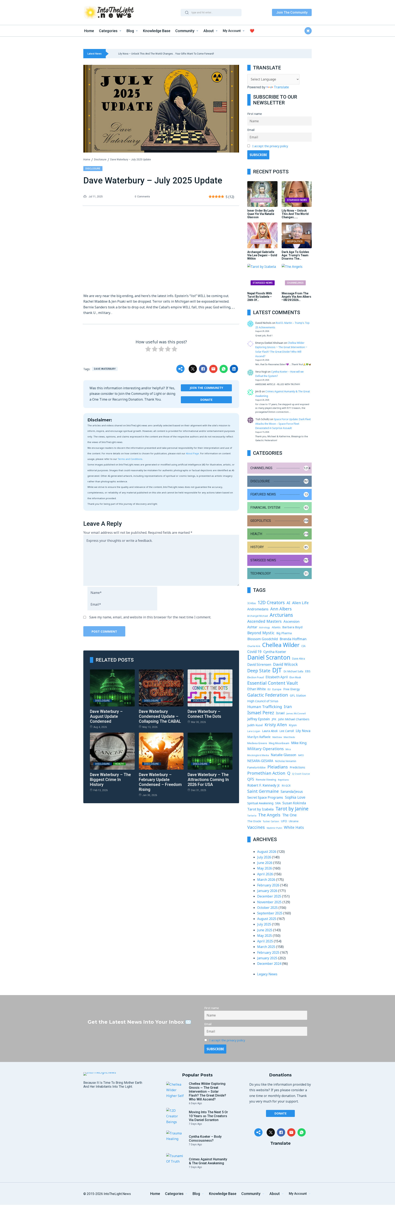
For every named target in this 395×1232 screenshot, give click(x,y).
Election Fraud (255, 677)
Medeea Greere (257, 743)
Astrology (264, 627)
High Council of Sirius (262, 701)
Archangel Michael (257, 615)
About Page (192, 453)
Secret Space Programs (265, 797)
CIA (303, 646)
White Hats (294, 827)
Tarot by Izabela (260, 809)
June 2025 (264, 930)
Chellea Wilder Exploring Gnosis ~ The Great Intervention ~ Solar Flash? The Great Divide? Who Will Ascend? (207, 1091)
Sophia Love (295, 797)
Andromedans (257, 609)
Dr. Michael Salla (293, 671)
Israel (280, 713)
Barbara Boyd (292, 627)
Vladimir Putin (274, 827)
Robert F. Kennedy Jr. (263, 785)
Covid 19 (254, 651)
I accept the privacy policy (270, 146)
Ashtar (252, 627)
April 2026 (265, 874)
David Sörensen (259, 664)
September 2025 (269, 913)
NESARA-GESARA (260, 761)
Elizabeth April (277, 677)
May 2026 (264, 868)
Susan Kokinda (294, 803)
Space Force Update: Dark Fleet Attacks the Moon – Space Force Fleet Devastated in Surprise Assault (283, 423)
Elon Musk (295, 677)
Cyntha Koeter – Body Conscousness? (205, 1138)
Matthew (277, 737)
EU (269, 689)
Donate (206, 400)
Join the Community (206, 388)
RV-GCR (286, 785)
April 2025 (265, 941)
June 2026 (264, 862)
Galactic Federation (267, 695)
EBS (307, 671)
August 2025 (266, 918)
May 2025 (264, 935)
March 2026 (266, 879)
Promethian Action (266, 773)
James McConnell (296, 713)
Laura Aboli (270, 731)
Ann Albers (281, 609)
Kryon (293, 725)
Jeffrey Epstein (258, 719)
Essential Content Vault (272, 683)
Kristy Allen (276, 724)
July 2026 (264, 857)
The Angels (269, 815)
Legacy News (267, 974)
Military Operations (265, 748)
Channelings (261, 200)
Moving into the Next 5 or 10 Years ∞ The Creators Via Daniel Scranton (208, 1116)
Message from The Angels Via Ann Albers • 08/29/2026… (296, 297)
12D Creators (271, 602)
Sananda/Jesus (292, 791)
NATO (301, 755)
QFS (250, 779)
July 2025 (264, 924)
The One (289, 814)
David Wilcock (285, 664)
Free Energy (291, 689)
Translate (281, 87)
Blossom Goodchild (262, 638)
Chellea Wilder (281, 645)
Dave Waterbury (105, 368)
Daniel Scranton (268, 657)
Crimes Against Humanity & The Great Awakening (208, 1161)
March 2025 (266, 946)
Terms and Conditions (130, 458)
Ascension (291, 621)
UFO (284, 821)
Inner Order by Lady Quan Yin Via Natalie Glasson (260, 214)
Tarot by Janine (291, 808)
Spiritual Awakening (260, 803)
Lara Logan (253, 731)
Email (250, 130)
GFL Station (298, 695)
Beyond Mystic (260, 632)
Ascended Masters (264, 621)
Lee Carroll (286, 731)
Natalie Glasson (283, 754)
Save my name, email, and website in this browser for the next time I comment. (150, 617)
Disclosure (100, 159)
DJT (277, 670)
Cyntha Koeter (274, 651)
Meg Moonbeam (279, 743)
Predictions (297, 767)
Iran (288, 706)
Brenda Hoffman (293, 638)
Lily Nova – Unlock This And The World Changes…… (295, 214)
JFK (274, 719)
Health (119, 763)
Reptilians (283, 779)
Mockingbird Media (258, 755)
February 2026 (268, 885)
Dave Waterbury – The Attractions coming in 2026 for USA (208, 779)
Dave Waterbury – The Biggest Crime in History (110, 779)
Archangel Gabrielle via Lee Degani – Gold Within (262, 255)
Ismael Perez (260, 712)
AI (288, 602)
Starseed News (297, 200)
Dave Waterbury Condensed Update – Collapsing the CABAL (160, 716)
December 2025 (269, 896)
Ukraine (294, 821)
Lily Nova (303, 730)
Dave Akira (298, 658)
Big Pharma (284, 633)
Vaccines (256, 827)
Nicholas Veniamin (285, 761)
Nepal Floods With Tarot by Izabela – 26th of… (259, 297)
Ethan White (256, 689)
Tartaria (251, 815)
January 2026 (267, 890)
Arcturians (281, 615)
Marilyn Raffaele (259, 737)
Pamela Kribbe (256, 767)
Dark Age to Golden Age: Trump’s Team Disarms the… (295, 255)
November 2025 (269, 902)
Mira (288, 749)
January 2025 (267, 958)
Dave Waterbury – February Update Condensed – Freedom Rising (160, 782)
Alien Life (300, 602)
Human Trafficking (264, 706)
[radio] (148, 349)
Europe (276, 689)
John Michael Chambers (293, 719)
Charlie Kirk (253, 646)
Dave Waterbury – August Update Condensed (106, 716)
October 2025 (267, 907)
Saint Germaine (263, 791)
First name (254, 114)
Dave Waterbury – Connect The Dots (204, 714)
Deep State (258, 670)
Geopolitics (295, 241)
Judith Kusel (255, 725)
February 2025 (268, 952)
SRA (278, 803)
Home (86, 159)
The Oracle (254, 821)
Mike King (299, 742)
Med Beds (289, 737)
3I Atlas (251, 603)
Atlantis (276, 627)
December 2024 (269, 963)
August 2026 (266, 851)
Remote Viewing (266, 779)
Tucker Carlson (271, 821)
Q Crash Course (301, 773)
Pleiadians (277, 767)
